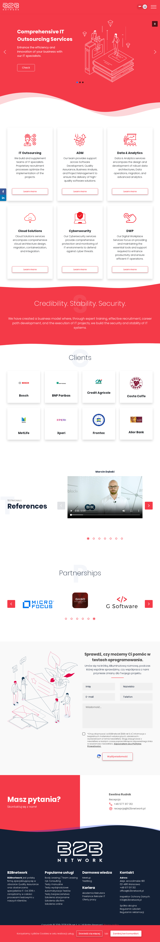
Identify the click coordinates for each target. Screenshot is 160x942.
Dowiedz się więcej (89, 933)
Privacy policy (111, 924)
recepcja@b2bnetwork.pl (129, 808)
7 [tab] (122, 538)
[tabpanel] (105, 501)
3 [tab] (99, 538)
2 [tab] (94, 538)
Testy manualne (54, 884)
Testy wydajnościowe (56, 887)
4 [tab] (105, 538)
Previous (61, 506)
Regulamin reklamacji (132, 912)
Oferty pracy (89, 899)
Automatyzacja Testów (57, 890)
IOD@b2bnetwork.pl (131, 899)
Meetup (86, 877)
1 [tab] (88, 538)
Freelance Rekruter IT (93, 896)
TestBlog (87, 881)
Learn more (29, 191)
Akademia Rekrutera (93, 893)
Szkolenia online (53, 903)
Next (149, 506)
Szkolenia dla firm (54, 900)
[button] (155, 24)
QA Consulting (53, 881)
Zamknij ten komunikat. (126, 933)
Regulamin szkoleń (130, 908)
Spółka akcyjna (128, 905)
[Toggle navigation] (154, 6)
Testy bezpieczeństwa (57, 894)
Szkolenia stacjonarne (57, 897)
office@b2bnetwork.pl (132, 890)
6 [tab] (116, 538)
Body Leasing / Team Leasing (61, 877)
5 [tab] (110, 538)
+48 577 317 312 (123, 804)
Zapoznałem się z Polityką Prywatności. (114, 745)
